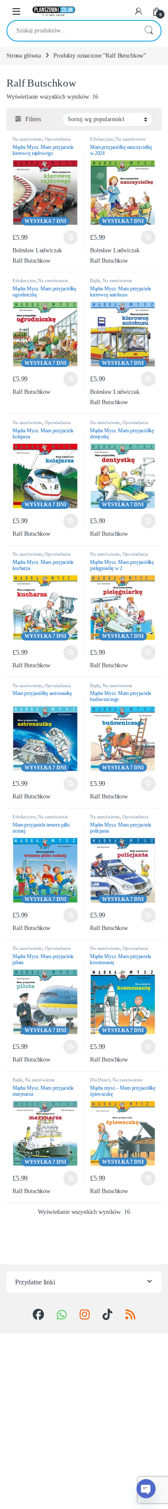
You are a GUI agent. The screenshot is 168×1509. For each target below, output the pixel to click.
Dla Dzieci (100, 1079)
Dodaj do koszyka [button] (68, 237)
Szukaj (149, 31)
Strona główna (23, 55)
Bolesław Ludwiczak (37, 250)
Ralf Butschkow (31, 260)
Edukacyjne (101, 139)
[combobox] (72, 31)
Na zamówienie (27, 139)
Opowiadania (57, 139)
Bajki (95, 280)
